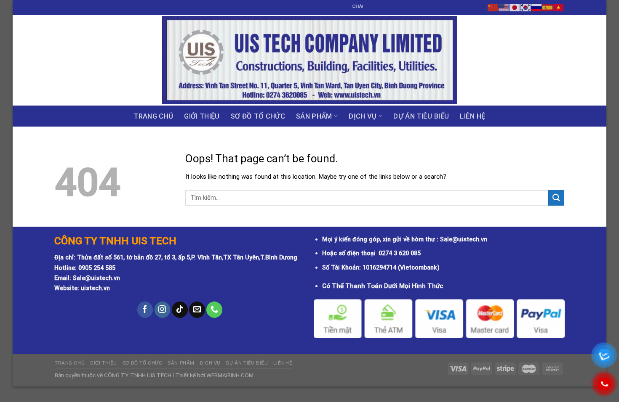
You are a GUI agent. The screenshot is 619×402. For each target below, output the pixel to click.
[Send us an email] (197, 309)
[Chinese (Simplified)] (493, 7)
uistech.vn (95, 288)
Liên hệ (472, 116)
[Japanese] (515, 7)
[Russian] (536, 7)
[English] (504, 7)
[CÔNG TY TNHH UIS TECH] (309, 60)
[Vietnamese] (558, 7)
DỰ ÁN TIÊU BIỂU (421, 116)
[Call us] (214, 309)
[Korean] (525, 7)
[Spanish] (547, 7)
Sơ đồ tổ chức (258, 116)
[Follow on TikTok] (180, 309)
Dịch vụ (362, 116)
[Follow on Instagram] (163, 309)
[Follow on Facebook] (145, 309)
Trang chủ (153, 116)
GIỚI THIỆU (201, 116)
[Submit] (556, 198)
